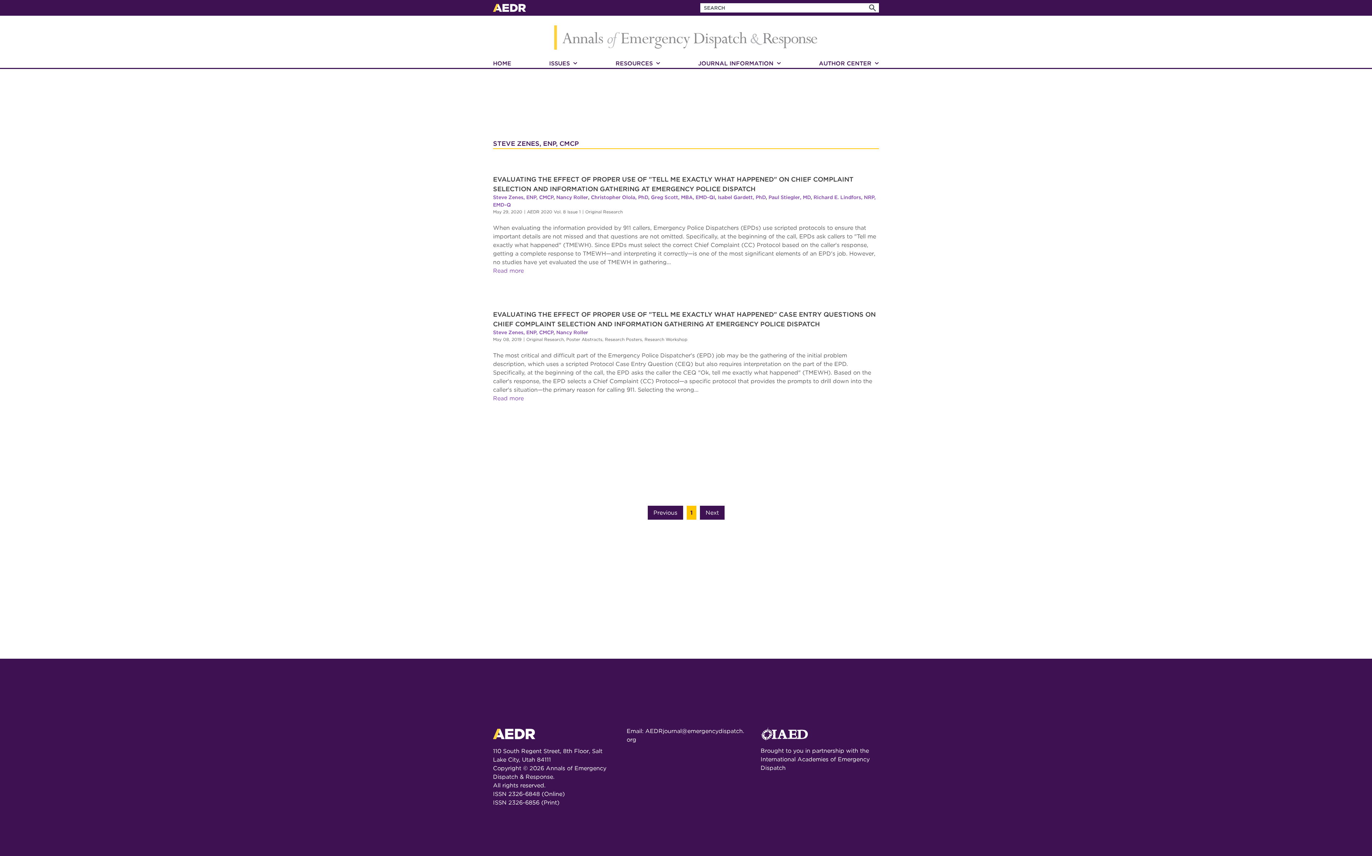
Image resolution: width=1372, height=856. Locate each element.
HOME (502, 63)
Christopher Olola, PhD (619, 197)
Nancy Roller (572, 197)
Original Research (604, 211)
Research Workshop (666, 339)
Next (712, 512)
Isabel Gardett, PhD (742, 197)
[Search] (872, 8)
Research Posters (623, 339)
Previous (665, 512)
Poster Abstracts (584, 339)
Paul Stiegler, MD (790, 197)
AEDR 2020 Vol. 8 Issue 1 (554, 211)
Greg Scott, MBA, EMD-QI (683, 197)
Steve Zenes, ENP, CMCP (523, 197)
